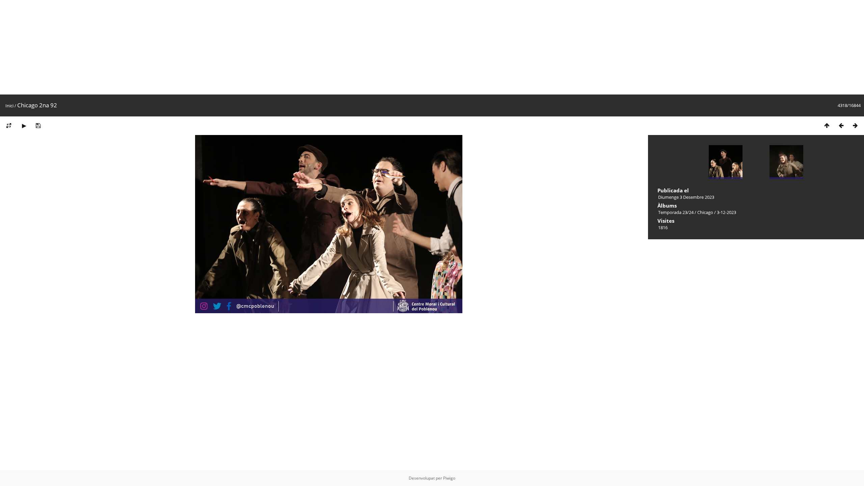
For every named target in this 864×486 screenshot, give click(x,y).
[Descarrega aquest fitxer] (38, 125)
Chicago (705, 212)
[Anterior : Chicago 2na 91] (841, 125)
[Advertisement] (202, 47)
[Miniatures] (827, 125)
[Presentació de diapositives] (24, 125)
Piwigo (449, 478)
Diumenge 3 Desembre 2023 (686, 197)
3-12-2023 (726, 212)
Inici (9, 106)
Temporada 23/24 (676, 212)
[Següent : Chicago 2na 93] (855, 125)
